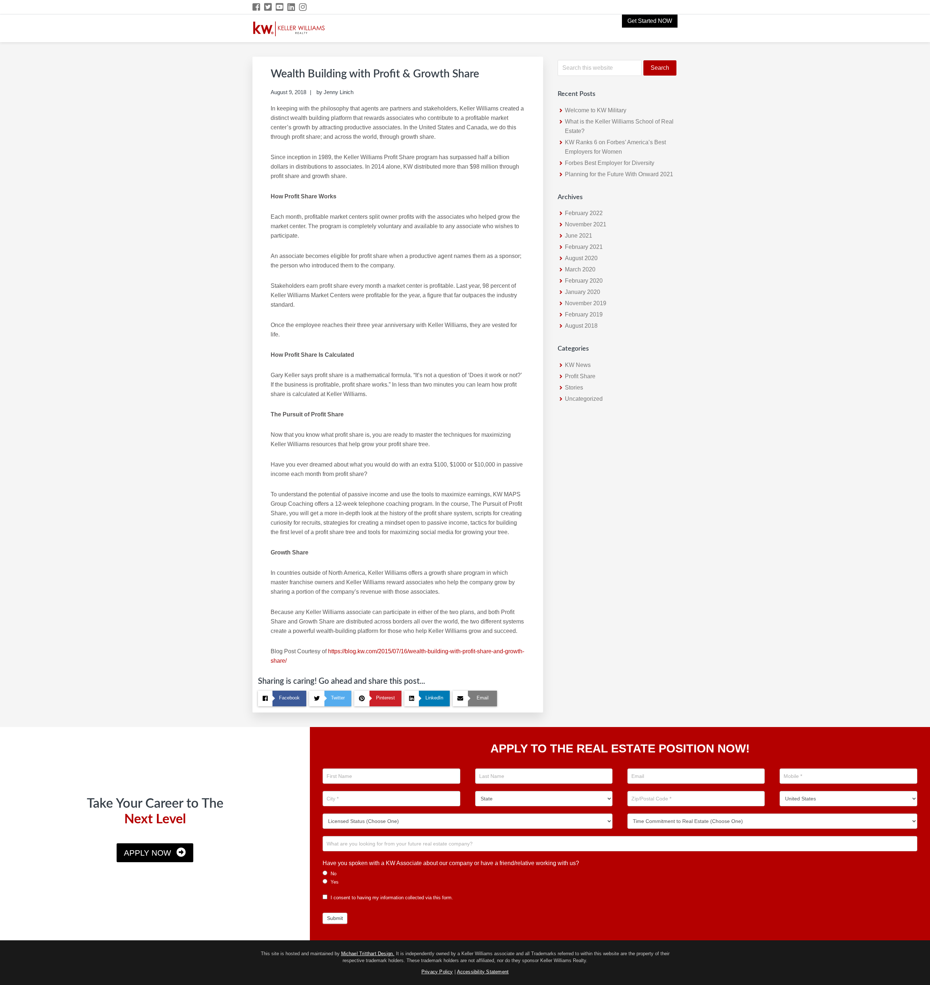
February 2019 (584, 314)
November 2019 (585, 303)
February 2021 (584, 247)
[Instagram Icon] (303, 7)
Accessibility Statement (483, 971)
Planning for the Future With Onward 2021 (619, 174)
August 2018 (581, 326)
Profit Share (580, 376)
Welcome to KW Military (595, 110)
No (332, 873)
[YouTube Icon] (280, 7)
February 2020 (584, 281)
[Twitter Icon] (268, 7)
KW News (578, 365)
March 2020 (580, 269)
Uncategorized (584, 399)
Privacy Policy (437, 971)
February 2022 (584, 213)
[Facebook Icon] (256, 7)
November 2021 (585, 224)
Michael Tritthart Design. (368, 953)
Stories (574, 387)
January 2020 (582, 292)
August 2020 (581, 258)
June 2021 (578, 236)
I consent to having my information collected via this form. (391, 897)
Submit (335, 918)
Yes (334, 882)
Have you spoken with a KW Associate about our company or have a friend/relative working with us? (451, 863)
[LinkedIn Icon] (291, 7)
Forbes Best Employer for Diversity (609, 163)
